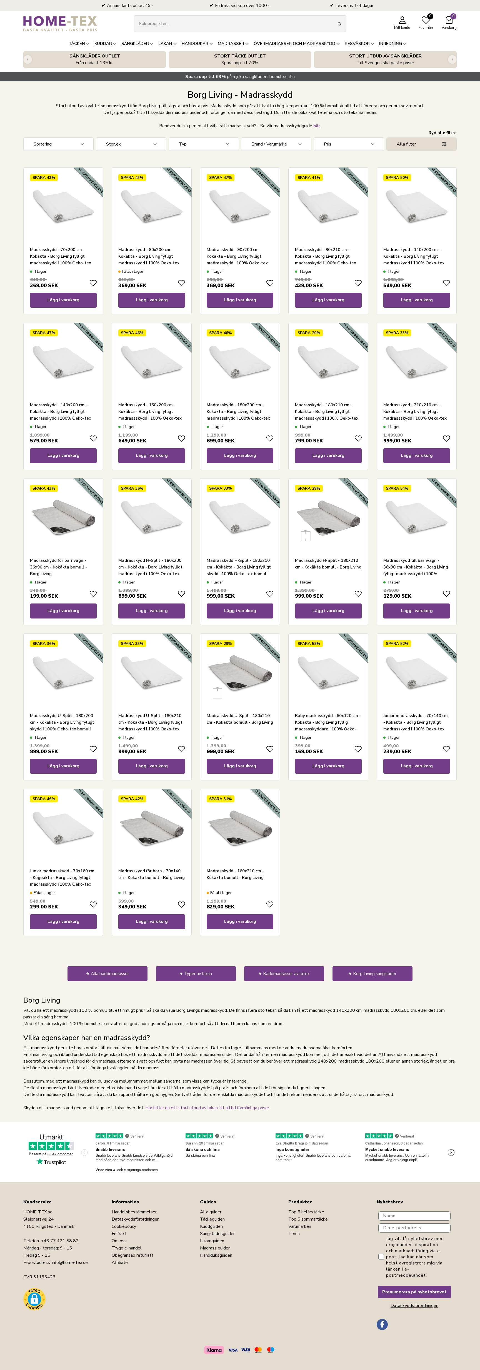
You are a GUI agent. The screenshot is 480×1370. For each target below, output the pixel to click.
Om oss (119, 1241)
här (316, 126)
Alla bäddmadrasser (110, 973)
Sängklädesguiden (218, 1234)
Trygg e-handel (127, 1248)
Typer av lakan (198, 973)
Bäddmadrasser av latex (286, 973)
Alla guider (210, 1212)
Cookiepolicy (124, 1226)
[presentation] (27, 59)
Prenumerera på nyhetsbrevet (414, 1292)
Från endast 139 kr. (94, 59)
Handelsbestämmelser (134, 1212)
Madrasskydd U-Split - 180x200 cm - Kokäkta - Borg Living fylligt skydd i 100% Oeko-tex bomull (62, 722)
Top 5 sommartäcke (308, 1219)
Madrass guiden (215, 1248)
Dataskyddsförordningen (135, 1219)
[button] (34, 1299)
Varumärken (299, 1226)
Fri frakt (119, 1234)
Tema (294, 1234)
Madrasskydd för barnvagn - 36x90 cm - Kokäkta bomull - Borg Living (58, 567)
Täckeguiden (212, 1219)
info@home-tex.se (70, 1262)
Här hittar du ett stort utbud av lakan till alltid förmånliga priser (207, 1108)
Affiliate (120, 1262)
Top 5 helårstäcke (306, 1212)
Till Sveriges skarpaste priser (385, 59)
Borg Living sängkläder (374, 973)
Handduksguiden (216, 1255)
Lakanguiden (212, 1241)
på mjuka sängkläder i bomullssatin (240, 77)
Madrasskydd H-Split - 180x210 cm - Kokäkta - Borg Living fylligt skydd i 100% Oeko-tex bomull (239, 567)
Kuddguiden (211, 1226)
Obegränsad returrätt (132, 1255)
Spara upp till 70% (240, 59)
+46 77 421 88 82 (60, 1241)
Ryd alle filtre (443, 133)
